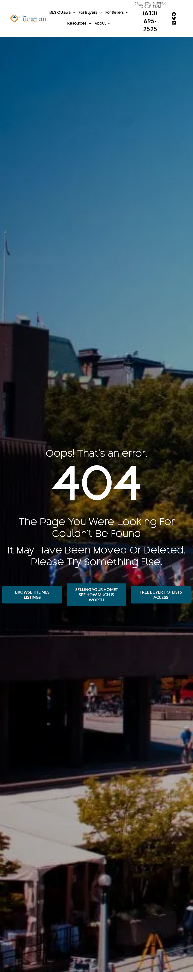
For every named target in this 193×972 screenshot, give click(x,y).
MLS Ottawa (60, 13)
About (100, 24)
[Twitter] (174, 18)
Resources (77, 24)
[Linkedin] (174, 23)
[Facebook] (174, 14)
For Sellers (114, 13)
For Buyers (88, 13)
